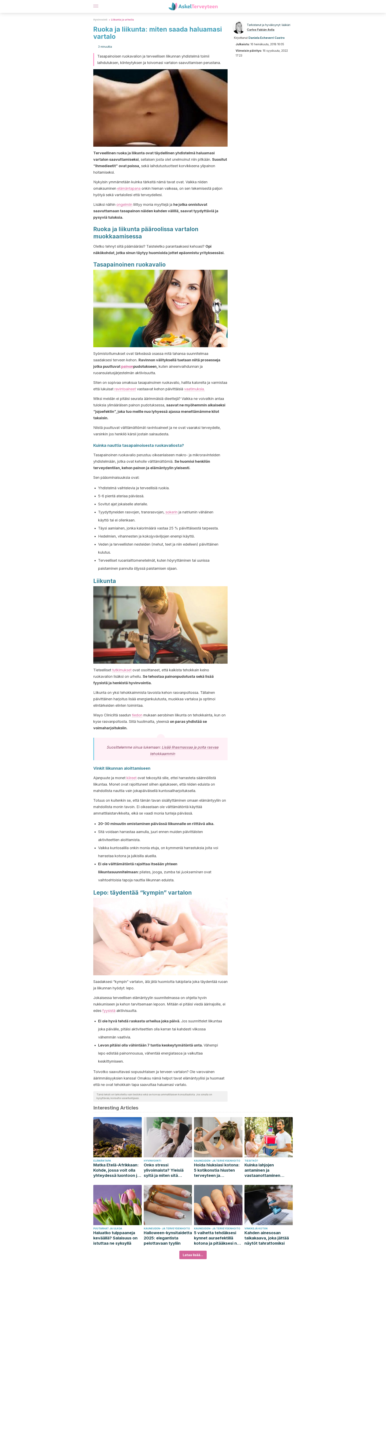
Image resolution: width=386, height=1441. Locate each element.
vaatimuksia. (194, 389)
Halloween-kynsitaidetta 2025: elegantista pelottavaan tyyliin (168, 1238)
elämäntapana (129, 188)
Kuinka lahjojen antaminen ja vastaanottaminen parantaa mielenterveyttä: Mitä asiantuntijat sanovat (265, 1170)
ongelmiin (124, 204)
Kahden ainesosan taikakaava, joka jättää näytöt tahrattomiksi (266, 1238)
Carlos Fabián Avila (260, 29)
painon (127, 366)
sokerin (171, 512)
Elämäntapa (102, 1160)
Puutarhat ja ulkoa (107, 1228)
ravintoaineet (125, 389)
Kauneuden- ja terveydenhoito (217, 1160)
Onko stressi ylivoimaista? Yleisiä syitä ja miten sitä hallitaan (164, 1170)
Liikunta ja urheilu (122, 19)
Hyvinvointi (100, 19)
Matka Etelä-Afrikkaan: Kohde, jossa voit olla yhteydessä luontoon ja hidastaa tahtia (116, 1170)
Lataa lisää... (193, 1255)
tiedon (137, 715)
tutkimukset (121, 670)
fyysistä (108, 1010)
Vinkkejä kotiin (256, 1228)
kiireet (131, 778)
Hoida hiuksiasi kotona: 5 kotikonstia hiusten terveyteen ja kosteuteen (217, 1170)
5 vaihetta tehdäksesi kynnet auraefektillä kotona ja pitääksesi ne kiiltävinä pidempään (216, 1238)
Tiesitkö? (251, 1160)
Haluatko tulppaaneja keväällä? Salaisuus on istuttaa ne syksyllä (115, 1238)
